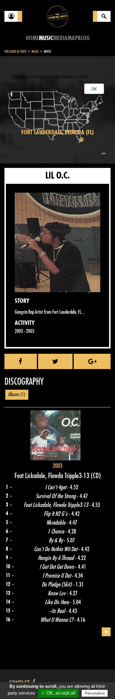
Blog (84, 38)
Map (73, 38)
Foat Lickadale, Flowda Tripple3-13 (52, 475)
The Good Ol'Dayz (15, 51)
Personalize (95, 693)
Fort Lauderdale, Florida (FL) (57, 132)
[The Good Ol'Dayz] (57, 16)
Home (32, 38)
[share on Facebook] (20, 361)
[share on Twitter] (55, 361)
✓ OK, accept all (58, 692)
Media (60, 38)
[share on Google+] (92, 361)
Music (46, 38)
